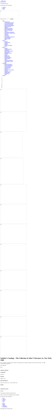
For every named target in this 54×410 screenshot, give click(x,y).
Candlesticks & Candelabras (9, 22)
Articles (4, 75)
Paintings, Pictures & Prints (9, 69)
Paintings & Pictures (8, 57)
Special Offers (5, 406)
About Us (4, 7)
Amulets (6, 48)
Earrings (6, 44)
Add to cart (6, 370)
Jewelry (4, 40)
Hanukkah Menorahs (8, 52)
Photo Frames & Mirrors (9, 29)
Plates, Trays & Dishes (8, 30)
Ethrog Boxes (7, 51)
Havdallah (6, 53)
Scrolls (6, 59)
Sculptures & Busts (8, 71)
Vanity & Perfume (8, 37)
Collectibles (4, 63)
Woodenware (7, 73)
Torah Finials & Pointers (9, 60)
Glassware (6, 68)
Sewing (6, 31)
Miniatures (6, 27)
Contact (4, 8)
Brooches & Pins (7, 42)
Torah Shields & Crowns (9, 61)
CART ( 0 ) (2, 0)
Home (4, 398)
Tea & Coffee (7, 35)
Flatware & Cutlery (8, 26)
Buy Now (2, 370)
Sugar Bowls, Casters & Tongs (10, 33)
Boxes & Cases (7, 21)
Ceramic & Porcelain (8, 66)
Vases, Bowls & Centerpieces (9, 36)
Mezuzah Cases (7, 56)
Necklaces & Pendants (8, 45)
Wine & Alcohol (7, 38)
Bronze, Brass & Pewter (9, 65)
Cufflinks (6, 43)
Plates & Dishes (7, 58)
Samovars (6, 70)
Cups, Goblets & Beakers (9, 23)
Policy (4, 401)
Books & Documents (8, 49)
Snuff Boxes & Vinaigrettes (9, 32)
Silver (3, 20)
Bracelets (6, 41)
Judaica (4, 47)
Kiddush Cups (7, 55)
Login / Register (3, 1)
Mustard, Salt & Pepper (8, 28)
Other (6, 39)
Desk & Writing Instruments (9, 25)
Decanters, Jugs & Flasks (9, 24)
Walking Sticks (7, 72)
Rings (6, 46)
